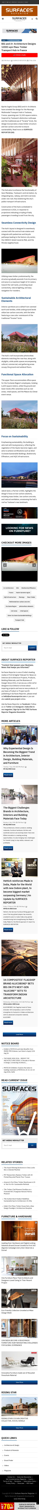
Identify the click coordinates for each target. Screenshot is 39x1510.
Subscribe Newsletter (24, 1477)
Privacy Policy (10, 1483)
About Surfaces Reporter (18, 660)
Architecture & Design (14, 40)
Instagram (19, 706)
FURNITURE (8, 1217)
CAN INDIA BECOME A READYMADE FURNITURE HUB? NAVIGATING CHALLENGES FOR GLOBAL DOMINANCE (19, 1343)
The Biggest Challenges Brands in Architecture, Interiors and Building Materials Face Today (16, 813)
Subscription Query (30, 1481)
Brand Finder (8, 1460)
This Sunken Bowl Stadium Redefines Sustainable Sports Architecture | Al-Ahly (18, 1200)
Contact (26, 2)
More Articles (10, 721)
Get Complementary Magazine (16, 1479)
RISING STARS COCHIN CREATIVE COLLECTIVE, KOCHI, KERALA (14, 1419)
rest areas (14, 611)
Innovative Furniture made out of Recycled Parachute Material (18, 1374)
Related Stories (12, 1162)
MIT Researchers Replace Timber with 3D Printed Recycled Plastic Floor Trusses (18, 1176)
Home (3, 40)
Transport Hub (19, 620)
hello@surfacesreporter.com (15, 696)
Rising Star (8, 1393)
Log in (3, 2)
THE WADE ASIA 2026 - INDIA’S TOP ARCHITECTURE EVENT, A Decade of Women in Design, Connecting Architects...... (19, 1061)
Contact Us (11, 1477)
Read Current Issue (14, 1080)
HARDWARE (25, 1217)
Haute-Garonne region (23, 593)
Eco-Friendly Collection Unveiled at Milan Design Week (17, 1311)
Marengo (21, 597)
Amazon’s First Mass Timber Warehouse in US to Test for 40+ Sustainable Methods (19, 1183)
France (11, 593)
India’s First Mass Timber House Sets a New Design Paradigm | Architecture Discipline (19, 1207)
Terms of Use (7, 1481)
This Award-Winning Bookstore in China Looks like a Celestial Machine (19, 1169)
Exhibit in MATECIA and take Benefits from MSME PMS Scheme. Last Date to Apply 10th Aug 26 (19, 1051)
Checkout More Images (16, 543)
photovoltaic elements (26, 606)
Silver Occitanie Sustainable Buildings (19, 615)
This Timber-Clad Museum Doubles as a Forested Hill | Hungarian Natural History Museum (18, 1192)
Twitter (9, 706)
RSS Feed (30, 1483)
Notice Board (10, 1044)
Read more (8, 775)
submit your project (12, 699)
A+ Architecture (9, 588)
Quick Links (9, 1438)
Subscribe (20, 2)
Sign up (8, 2)
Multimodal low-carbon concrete (19, 602)
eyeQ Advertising (19, 1499)
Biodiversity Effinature (29, 588)
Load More (19, 1034)
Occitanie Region (11, 606)
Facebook (26, 704)
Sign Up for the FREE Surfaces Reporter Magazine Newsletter (19, 711)
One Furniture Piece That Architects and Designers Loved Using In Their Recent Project (17, 1280)
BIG (17, 588)
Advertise (14, 2)
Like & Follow (10, 629)
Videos (6, 1465)
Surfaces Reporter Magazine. (25, 1493)
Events (6, 1455)
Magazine (7, 1470)
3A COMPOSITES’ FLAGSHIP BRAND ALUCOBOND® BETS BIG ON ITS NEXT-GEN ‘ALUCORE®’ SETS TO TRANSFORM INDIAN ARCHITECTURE (19, 989)
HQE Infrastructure (10, 597)
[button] (4, 564)
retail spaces (24, 611)
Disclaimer (17, 1481)
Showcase (20, 1483)
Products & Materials (11, 1450)
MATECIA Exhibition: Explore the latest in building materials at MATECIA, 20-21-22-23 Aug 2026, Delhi (19, 1070)
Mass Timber (31, 597)
